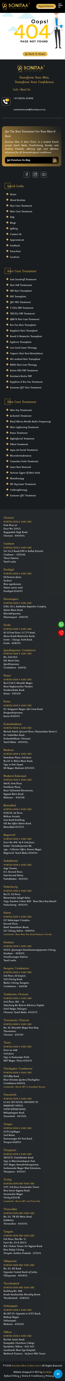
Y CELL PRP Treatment (21, 308)
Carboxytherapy (18, 489)
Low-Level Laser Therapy (23, 347)
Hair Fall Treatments (21, 285)
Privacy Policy (53, 1375)
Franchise (15, 251)
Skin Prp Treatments (21, 410)
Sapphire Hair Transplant (24, 330)
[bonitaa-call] (61, 633)
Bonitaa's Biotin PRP (21, 376)
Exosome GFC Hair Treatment (25, 387)
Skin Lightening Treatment (24, 427)
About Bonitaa (17, 200)
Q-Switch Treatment (20, 415)
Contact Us (16, 234)
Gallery (14, 228)
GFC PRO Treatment (20, 302)
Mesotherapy (17, 478)
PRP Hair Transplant (21, 290)
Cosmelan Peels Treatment (24, 461)
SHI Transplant (18, 296)
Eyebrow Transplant (20, 342)
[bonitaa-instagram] (35, 175)
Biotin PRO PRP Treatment (24, 370)
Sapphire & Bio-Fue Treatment (26, 381)
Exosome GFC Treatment (23, 495)
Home (13, 194)
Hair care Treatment (21, 205)
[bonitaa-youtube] (44, 175)
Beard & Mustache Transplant (26, 336)
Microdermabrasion (21, 455)
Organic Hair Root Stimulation (26, 353)
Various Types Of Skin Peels (25, 472)
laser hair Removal (20, 467)
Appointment (46, 6)
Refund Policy (11, 1375)
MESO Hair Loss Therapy (23, 364)
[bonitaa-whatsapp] (61, 624)
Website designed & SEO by (32, 1372)
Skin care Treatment (21, 211)
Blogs (13, 222)
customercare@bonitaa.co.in (30, 109)
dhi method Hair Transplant (25, 359)
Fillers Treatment (19, 444)
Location (14, 257)
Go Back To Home (35, 54)
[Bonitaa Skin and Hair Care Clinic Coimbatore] (16, 6)
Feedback (15, 245)
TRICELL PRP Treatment (22, 313)
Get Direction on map (18, 160)
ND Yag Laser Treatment (23, 484)
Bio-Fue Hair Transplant (23, 325)
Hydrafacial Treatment (22, 438)
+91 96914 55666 (23, 98)
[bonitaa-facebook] (27, 175)
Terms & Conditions (32, 1375)
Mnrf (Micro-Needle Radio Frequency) (30, 421)
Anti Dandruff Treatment (23, 279)
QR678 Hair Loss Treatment (24, 319)
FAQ (12, 217)
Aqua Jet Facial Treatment (24, 450)
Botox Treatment (19, 433)
